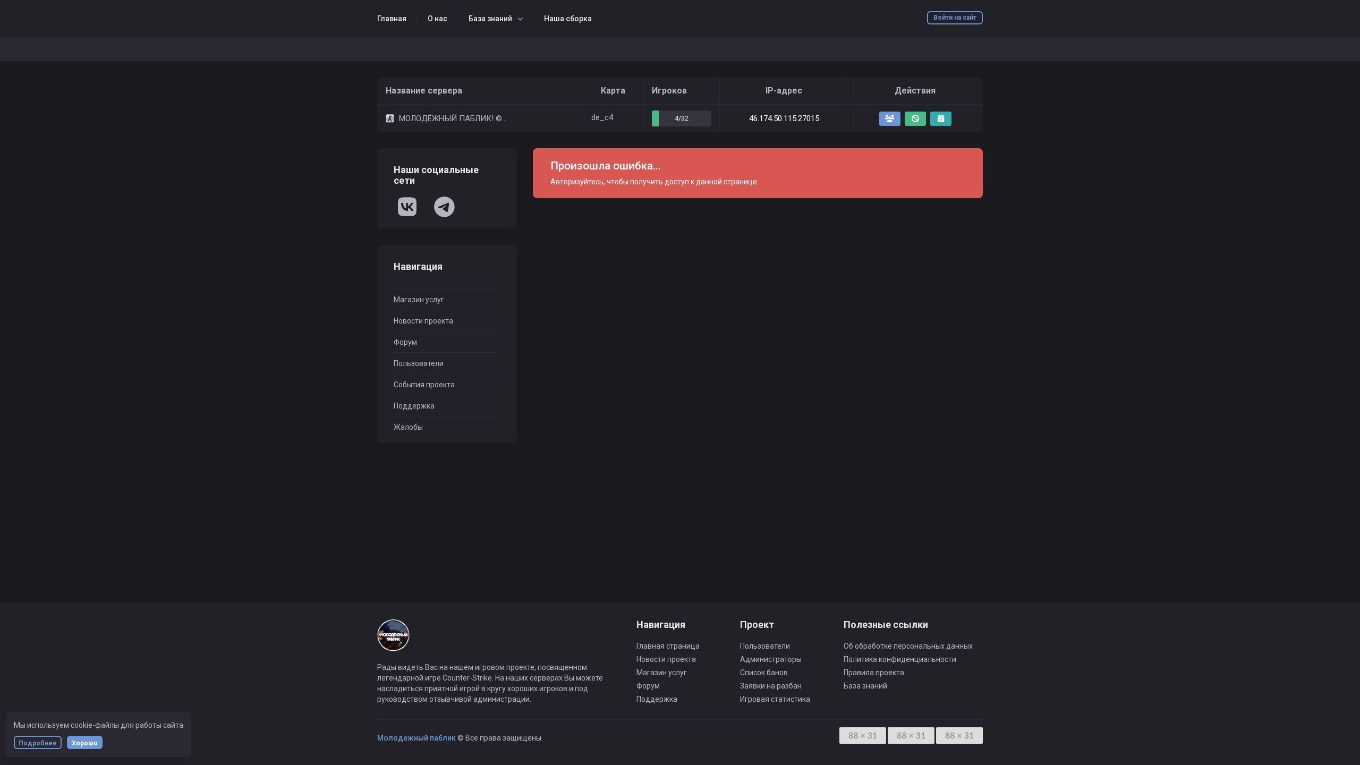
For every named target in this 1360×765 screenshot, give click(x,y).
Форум (405, 342)
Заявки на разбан (771, 686)
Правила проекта (874, 672)
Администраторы (771, 659)
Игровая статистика (775, 699)
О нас (437, 18)
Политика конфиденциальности (900, 659)
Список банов (764, 672)
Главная (391, 18)
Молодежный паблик (416, 738)
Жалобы (408, 427)
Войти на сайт (954, 17)
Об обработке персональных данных (908, 646)
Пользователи (419, 363)
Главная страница (668, 646)
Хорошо (85, 743)
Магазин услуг (419, 299)
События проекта (424, 384)
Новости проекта (423, 321)
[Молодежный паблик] (393, 640)
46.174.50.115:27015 (784, 118)
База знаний (490, 18)
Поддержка (414, 406)
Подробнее (38, 743)
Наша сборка (568, 18)
